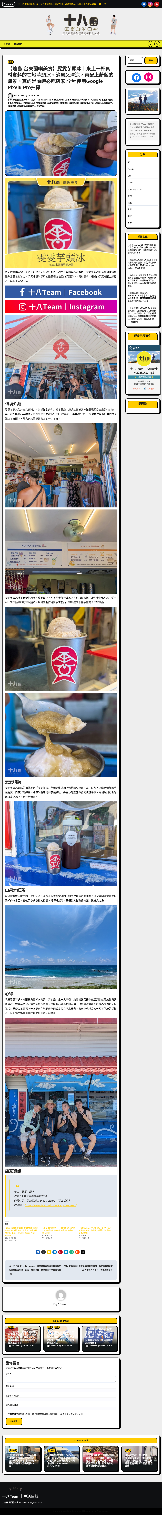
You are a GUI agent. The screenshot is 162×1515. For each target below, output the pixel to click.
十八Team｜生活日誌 (20, 1496)
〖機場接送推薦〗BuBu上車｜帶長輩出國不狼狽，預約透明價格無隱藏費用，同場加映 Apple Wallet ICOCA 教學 (61, 1460)
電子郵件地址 (12, 1395)
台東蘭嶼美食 (53, 103)
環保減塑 (84, 103)
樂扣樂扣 (64, 103)
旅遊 (130, 203)
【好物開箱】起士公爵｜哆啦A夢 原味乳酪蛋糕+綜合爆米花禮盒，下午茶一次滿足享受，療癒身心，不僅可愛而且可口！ (60, 1337)
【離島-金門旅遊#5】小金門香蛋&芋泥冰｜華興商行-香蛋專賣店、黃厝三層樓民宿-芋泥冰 (58, 1230)
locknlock (46, 100)
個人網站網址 (12, 1405)
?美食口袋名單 (17, 100)
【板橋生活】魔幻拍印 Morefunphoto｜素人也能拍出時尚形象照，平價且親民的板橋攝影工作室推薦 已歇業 (139, 1460)
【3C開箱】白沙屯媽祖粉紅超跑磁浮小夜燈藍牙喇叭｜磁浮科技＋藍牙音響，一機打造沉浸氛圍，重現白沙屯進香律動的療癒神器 (142, 280)
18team (20, 96)
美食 (10, 62)
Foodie (131, 169)
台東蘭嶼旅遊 (40, 103)
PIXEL (55, 100)
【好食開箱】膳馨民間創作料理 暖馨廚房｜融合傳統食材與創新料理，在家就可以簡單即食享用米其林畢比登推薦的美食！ (22, 1337)
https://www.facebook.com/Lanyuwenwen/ (50, 1205)
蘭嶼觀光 (30, 106)
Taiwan (76, 100)
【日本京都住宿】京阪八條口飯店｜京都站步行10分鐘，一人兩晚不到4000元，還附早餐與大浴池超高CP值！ (22, 1460)
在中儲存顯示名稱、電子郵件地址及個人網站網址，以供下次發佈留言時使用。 (46, 1414)
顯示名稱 (10, 1386)
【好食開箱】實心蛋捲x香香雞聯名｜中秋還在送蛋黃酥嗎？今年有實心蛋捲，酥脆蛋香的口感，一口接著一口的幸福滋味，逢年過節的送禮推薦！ (99, 1336)
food (37, 100)
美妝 (130, 216)
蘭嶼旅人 (108, 103)
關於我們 (18, 44)
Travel (131, 182)
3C (129, 162)
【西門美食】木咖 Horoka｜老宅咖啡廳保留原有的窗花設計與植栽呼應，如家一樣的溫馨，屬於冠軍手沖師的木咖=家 (35, 1270)
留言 (8, 1374)
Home (7, 44)
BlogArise (88, 1511)
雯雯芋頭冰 (41, 106)
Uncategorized (135, 189)
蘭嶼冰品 (99, 103)
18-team (29, 100)
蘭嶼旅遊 (12, 106)
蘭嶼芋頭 (21, 106)
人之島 (84, 100)
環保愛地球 (74, 103)
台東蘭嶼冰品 (28, 103)
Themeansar (102, 1511)
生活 (92, 103)
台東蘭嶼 (16, 103)
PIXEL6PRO (65, 100)
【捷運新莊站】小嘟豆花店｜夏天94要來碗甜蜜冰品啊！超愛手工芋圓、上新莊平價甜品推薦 (95, 1230)
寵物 (130, 196)
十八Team (93, 100)
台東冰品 (103, 100)
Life (129, 176)
